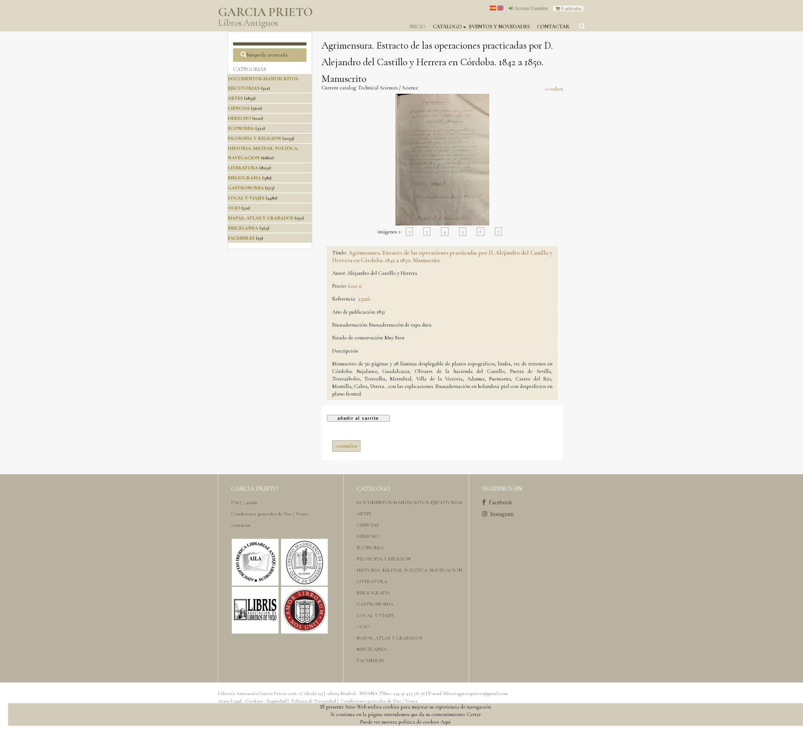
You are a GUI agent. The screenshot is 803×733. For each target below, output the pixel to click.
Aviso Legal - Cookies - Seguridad (252, 701)
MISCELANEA (243, 228)
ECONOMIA (241, 128)
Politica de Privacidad (313, 701)
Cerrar (474, 714)
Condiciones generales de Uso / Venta (269, 514)
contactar (553, 26)
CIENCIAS (239, 108)
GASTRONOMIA (246, 188)
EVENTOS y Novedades (499, 26)
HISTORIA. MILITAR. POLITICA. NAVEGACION (409, 570)
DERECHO (239, 118)
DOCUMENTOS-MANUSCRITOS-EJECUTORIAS (410, 502)
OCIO (234, 208)
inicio (417, 26)
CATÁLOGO (447, 26)
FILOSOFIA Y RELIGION (254, 138)
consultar (346, 446)
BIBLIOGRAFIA (244, 178)
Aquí (445, 722)
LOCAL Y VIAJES (246, 198)
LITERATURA (243, 168)
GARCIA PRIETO (265, 17)
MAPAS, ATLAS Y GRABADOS (260, 218)
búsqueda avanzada (267, 54)
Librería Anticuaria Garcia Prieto (252, 693)
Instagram (500, 514)
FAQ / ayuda (244, 502)
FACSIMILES (241, 238)
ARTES (235, 98)
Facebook (499, 502)
